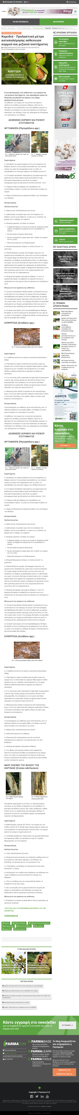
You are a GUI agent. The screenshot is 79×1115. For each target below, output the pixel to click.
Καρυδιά (6, 923)
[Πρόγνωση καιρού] (65, 221)
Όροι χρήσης (47, 1113)
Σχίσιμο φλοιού (20, 929)
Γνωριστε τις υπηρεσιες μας (63, 1072)
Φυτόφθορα (39, 926)
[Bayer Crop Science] (65, 150)
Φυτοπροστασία (38, 28)
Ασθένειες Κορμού (19, 923)
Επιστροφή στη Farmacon (13, 2)
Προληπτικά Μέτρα (24, 926)
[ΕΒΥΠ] (65, 193)
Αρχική (3, 28)
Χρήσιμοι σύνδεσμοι (34, 1113)
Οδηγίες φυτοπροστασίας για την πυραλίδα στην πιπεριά (21, 991)
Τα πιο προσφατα (20, 22)
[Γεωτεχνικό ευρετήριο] (65, 42)
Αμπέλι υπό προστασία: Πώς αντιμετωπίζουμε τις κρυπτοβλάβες (23, 986)
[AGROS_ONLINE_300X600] (65, 396)
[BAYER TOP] (42, 11)
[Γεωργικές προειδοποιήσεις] (65, 54)
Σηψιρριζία (7, 929)
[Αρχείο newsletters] (65, 230)
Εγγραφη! (64, 445)
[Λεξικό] (65, 240)
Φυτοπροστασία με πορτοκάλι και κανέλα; (16, 1002)
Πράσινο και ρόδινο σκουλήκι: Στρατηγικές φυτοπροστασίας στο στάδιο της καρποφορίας (26, 996)
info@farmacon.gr (10, 1053)
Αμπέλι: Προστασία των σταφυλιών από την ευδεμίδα (20, 1007)
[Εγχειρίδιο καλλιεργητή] (65, 67)
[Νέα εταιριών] (65, 79)
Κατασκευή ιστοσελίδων (34, 1106)
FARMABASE (11, 916)
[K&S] (65, 107)
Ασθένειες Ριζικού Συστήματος (39, 923)
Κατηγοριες (58, 22)
